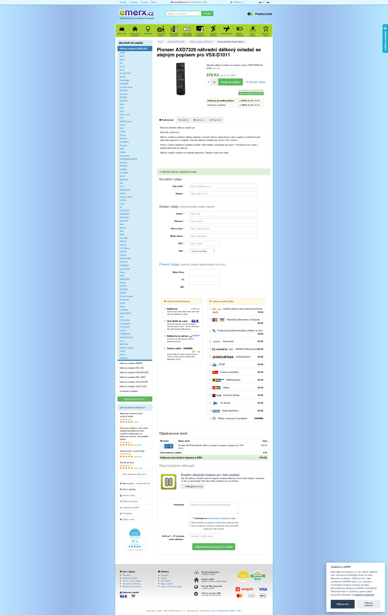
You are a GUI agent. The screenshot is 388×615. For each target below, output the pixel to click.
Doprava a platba (130, 578)
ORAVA (123, 251)
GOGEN (123, 138)
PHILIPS (123, 262)
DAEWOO (124, 90)
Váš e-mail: (178, 186)
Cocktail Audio (126, 87)
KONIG (123, 193)
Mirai (122, 224)
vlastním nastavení (364, 594)
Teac (122, 317)
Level (122, 203)
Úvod (160, 42)
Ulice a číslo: (177, 228)
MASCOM (124, 217)
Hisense (123, 162)
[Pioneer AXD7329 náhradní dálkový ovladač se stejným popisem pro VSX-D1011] (180, 78)
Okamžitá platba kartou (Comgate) (244, 321)
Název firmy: (178, 272)
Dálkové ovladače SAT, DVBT (133, 377)
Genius (123, 135)
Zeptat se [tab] (200, 119)
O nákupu (133, 2)
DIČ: (182, 286)
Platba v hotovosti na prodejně (240, 418)
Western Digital (126, 348)
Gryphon (123, 145)
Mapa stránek (167, 583)
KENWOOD (125, 190)
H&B (122, 149)
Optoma (123, 245)
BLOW (122, 77)
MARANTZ (124, 214)
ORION (123, 255)
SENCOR (124, 289)
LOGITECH (125, 210)
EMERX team (126, 121)
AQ (121, 63)
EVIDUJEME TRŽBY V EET (229, 610)
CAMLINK (124, 83)
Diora (122, 104)
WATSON (124, 344)
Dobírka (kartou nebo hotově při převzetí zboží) (237, 310)
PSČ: (181, 243)
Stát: (181, 250)
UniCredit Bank (249, 356)
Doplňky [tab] (184, 119)
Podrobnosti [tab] (167, 119)
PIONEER (124, 265)
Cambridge (124, 80)
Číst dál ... (217, 68)
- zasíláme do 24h (136, 483)
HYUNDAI (124, 173)
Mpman (123, 227)
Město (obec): (177, 235)
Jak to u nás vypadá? (132, 580)
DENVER (124, 101)
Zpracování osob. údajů (171, 586)
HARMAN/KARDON (128, 159)
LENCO (123, 200)
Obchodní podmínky (131, 583)
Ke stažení (166, 580)
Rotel (122, 275)
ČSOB (240, 364)
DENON (123, 97)
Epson (122, 125)
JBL (121, 183)
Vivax (122, 341)
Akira (122, 59)
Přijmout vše (343, 604)
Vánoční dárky (128, 495)
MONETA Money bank (249, 348)
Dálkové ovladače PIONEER (251, 93)
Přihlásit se (237, 2)
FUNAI (123, 131)
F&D (122, 128)
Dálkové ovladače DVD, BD (132, 368)
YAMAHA (124, 358)
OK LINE (124, 238)
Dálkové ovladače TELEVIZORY (134, 382)
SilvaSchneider (126, 296)
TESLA (123, 330)
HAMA (122, 152)
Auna (122, 70)
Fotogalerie (127, 513)
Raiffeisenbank (244, 379)
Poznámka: (179, 504)
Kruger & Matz (126, 197)
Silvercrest (124, 299)
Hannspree (124, 156)
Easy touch (125, 114)
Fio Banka (241, 402)
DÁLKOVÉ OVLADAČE (176, 42)
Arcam (122, 66)
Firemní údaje (192, 264)
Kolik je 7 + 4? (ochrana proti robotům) (173, 538)
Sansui (123, 282)
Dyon (122, 111)
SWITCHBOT (125, 313)
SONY (122, 303)
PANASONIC (125, 258)
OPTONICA (125, 248)
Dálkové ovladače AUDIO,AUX (201, 42)
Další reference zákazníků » (135, 474)
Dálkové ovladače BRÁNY (131, 363)
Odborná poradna (129, 501)
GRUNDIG (124, 142)
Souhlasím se (215, 518)
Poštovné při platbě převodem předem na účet (240, 332)
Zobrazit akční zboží (134, 399)
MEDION (124, 221)
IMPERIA (124, 179)
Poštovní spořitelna (241, 372)
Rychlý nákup (256, 82)
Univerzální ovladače (129, 391)
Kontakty (126, 575)
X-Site (122, 351)
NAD (122, 231)
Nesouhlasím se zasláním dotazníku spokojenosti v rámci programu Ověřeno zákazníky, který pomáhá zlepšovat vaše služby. (213, 525)
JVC (121, 186)
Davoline (123, 94)
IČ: (183, 279)
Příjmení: (179, 221)
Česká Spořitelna (242, 410)
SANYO (123, 286)
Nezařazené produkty (132, 586)
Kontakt (123, 2)
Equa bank (243, 341)
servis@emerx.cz (181, 2)
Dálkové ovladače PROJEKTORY (134, 372)
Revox (122, 272)
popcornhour (125, 269)
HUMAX (123, 169)
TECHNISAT (125, 324)
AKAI (122, 56)
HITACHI (123, 166)
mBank (242, 387)
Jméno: (180, 213)
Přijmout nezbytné (368, 604)
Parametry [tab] (216, 119)
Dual (122, 107)
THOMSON (125, 334)
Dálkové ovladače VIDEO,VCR (133, 386)
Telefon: (180, 193)
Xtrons (122, 354)
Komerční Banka (243, 395)
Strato (122, 306)
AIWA (122, 53)
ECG (122, 118)
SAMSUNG (125, 279)
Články (154, 2)
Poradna (144, 2)
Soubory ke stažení (131, 507)
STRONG (124, 310)
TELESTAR (125, 327)
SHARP (123, 293)
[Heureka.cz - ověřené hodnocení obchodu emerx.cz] (135, 540)
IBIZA (122, 176)
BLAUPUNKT (126, 73)
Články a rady (128, 519)
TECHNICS (125, 320)
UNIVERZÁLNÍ (126, 337)
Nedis (122, 234)
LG (121, 207)
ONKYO (123, 241)
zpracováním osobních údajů (222, 518)
